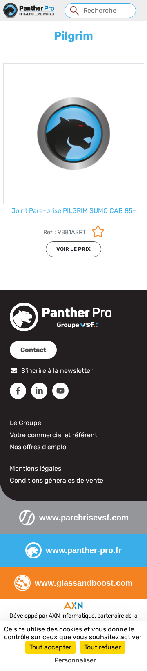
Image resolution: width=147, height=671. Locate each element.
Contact (33, 350)
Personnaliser (75, 660)
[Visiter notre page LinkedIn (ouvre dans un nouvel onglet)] (39, 391)
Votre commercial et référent (53, 435)
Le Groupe (25, 423)
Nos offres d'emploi (39, 447)
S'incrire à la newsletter (57, 370)
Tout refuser (102, 647)
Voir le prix (73, 249)
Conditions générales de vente (56, 480)
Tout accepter (50, 647)
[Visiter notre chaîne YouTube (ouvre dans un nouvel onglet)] (60, 391)
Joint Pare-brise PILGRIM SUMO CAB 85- (73, 211)
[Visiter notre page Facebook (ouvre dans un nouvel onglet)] (18, 391)
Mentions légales (35, 468)
